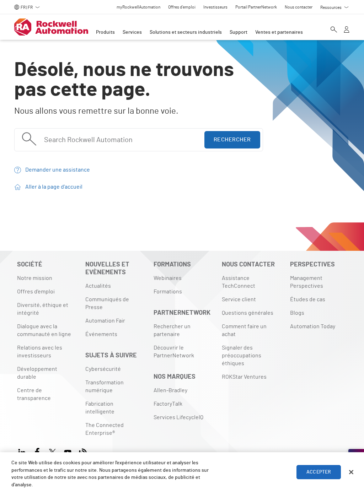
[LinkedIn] (23, 451)
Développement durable (37, 373)
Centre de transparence (34, 394)
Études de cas (307, 299)
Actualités (98, 286)
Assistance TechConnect (238, 282)
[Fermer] (351, 472)
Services (132, 32)
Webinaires (168, 278)
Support (238, 32)
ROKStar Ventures (244, 377)
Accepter (318, 472)
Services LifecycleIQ (178, 417)
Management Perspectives (306, 282)
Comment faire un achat (244, 330)
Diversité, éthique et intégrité (42, 309)
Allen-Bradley (170, 390)
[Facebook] (37, 451)
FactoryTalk (168, 404)
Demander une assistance (57, 170)
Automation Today (312, 326)
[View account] (346, 30)
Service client (239, 299)
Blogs (297, 313)
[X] (52, 451)
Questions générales (247, 313)
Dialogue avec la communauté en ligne (44, 330)
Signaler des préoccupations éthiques (241, 355)
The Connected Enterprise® (104, 429)
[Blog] (83, 451)
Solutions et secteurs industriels (186, 32)
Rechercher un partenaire (172, 330)
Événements (101, 334)
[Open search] (334, 30)
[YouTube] (67, 451)
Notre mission (34, 278)
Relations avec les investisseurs (39, 351)
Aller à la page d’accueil (53, 187)
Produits (105, 32)
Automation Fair (105, 321)
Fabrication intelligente (99, 408)
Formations (168, 291)
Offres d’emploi (36, 291)
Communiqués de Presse (107, 303)
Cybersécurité (103, 369)
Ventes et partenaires (279, 32)
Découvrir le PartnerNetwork (174, 351)
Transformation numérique (104, 386)
